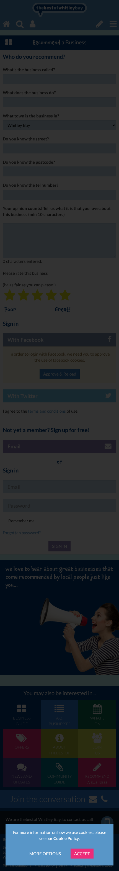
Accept (82, 853)
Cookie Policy (66, 838)
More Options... (46, 853)
